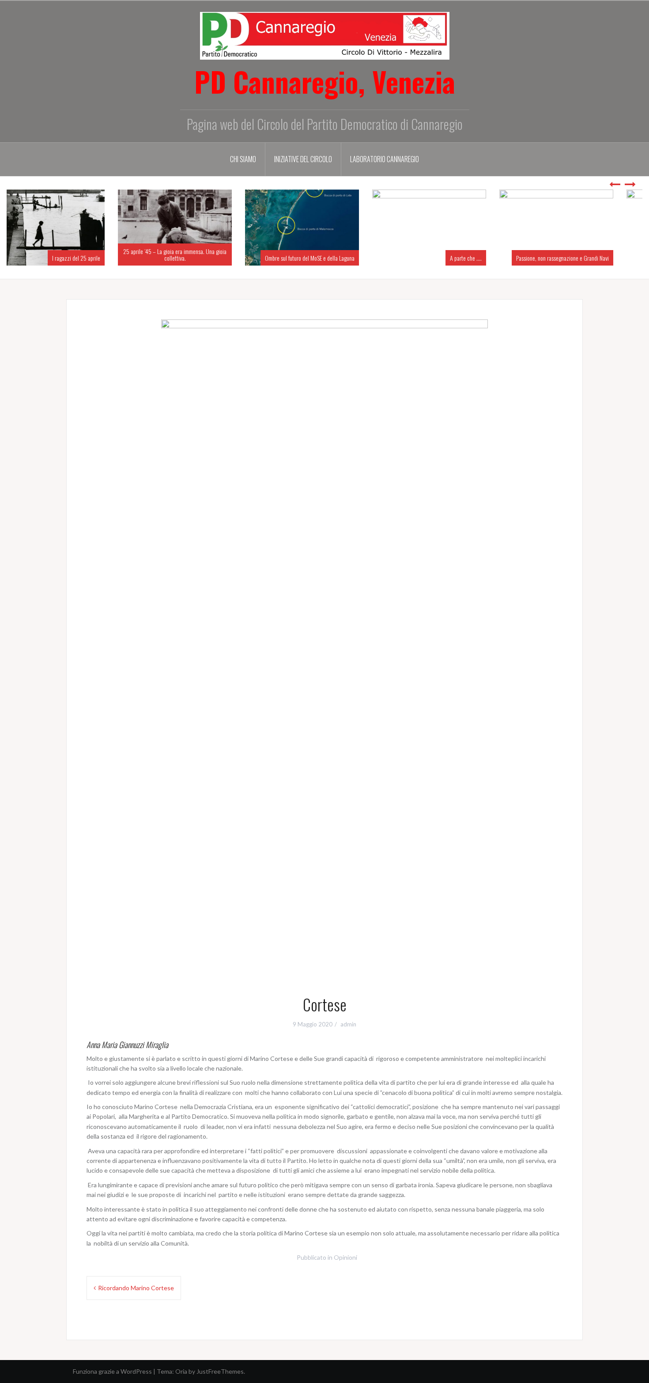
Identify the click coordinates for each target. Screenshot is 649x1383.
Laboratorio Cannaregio (384, 159)
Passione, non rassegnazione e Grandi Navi (457, 257)
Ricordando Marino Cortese (136, 1288)
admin (348, 1024)
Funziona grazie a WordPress (112, 1371)
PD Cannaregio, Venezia (324, 81)
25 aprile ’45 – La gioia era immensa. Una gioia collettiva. (70, 254)
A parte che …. (361, 257)
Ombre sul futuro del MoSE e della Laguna (205, 257)
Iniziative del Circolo (303, 159)
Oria (181, 1371)
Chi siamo (243, 159)
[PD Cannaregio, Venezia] (324, 34)
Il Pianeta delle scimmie (605, 257)
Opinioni (345, 1257)
